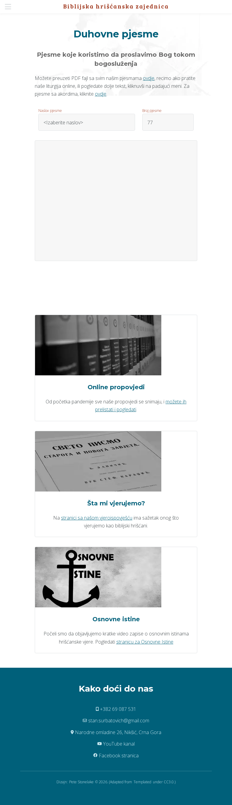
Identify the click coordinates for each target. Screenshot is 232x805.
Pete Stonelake (81, 781)
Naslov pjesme (50, 110)
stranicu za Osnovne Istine (144, 641)
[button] (10, 6)
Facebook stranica (118, 755)
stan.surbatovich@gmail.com (118, 720)
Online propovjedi (116, 387)
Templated (142, 781)
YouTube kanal (118, 743)
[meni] (10, 6)
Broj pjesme (152, 110)
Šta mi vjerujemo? (116, 503)
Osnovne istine (116, 619)
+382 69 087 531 (117, 709)
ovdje (148, 78)
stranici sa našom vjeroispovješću (96, 517)
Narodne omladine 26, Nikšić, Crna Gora (117, 732)
